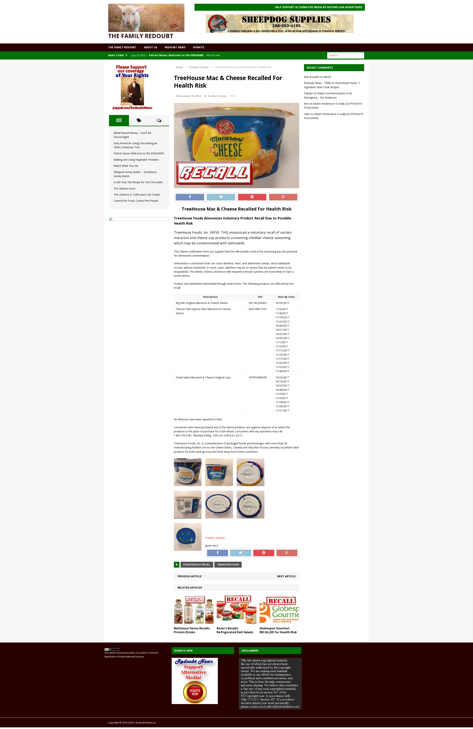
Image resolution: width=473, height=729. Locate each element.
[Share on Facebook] (190, 197)
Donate (198, 47)
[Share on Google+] (283, 197)
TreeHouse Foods (228, 564)
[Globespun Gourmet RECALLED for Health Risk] (279, 622)
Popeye (308, 93)
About (327, 77)
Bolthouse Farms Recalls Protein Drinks (192, 630)
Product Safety (217, 96)
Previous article (190, 576)
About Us (150, 47)
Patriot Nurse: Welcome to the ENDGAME (139, 153)
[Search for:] (345, 55)
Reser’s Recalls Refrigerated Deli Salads (235, 630)
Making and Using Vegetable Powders (136, 159)
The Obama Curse (124, 188)
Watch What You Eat (126, 165)
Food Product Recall (196, 564)
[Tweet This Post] (221, 197)
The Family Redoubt (122, 47)
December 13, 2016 (190, 96)
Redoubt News (175, 47)
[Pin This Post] (252, 197)
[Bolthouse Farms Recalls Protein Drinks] (194, 622)
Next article (286, 576)
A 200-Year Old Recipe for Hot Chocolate (138, 182)
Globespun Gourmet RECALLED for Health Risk (278, 630)
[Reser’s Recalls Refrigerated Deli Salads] (236, 622)
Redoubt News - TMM (317, 83)
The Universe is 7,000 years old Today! (137, 194)
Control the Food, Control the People (136, 200)
